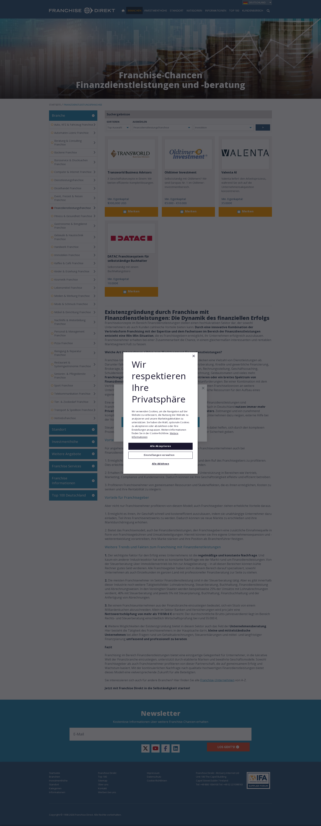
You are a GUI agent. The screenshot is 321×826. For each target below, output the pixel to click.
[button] (160, 455)
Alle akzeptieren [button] (160, 446)
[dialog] (160, 413)
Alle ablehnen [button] (160, 464)
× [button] (193, 356)
